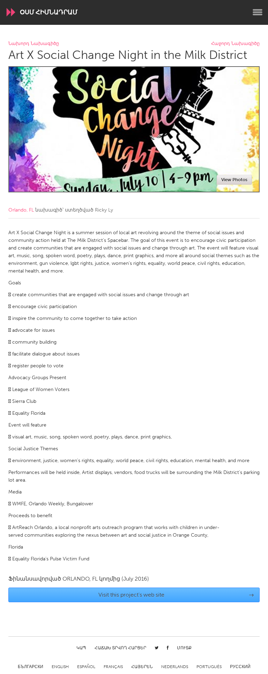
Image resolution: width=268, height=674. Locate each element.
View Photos (234, 179)
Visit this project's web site (176, 594)
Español (86, 666)
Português (209, 666)
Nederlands (174, 666)
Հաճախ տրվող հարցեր (120, 647)
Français (113, 666)
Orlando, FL (21, 210)
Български (30, 666)
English (60, 666)
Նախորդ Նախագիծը (33, 43)
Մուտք (184, 647)
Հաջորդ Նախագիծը (235, 43)
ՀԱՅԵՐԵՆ (142, 666)
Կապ (81, 647)
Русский (240, 666)
